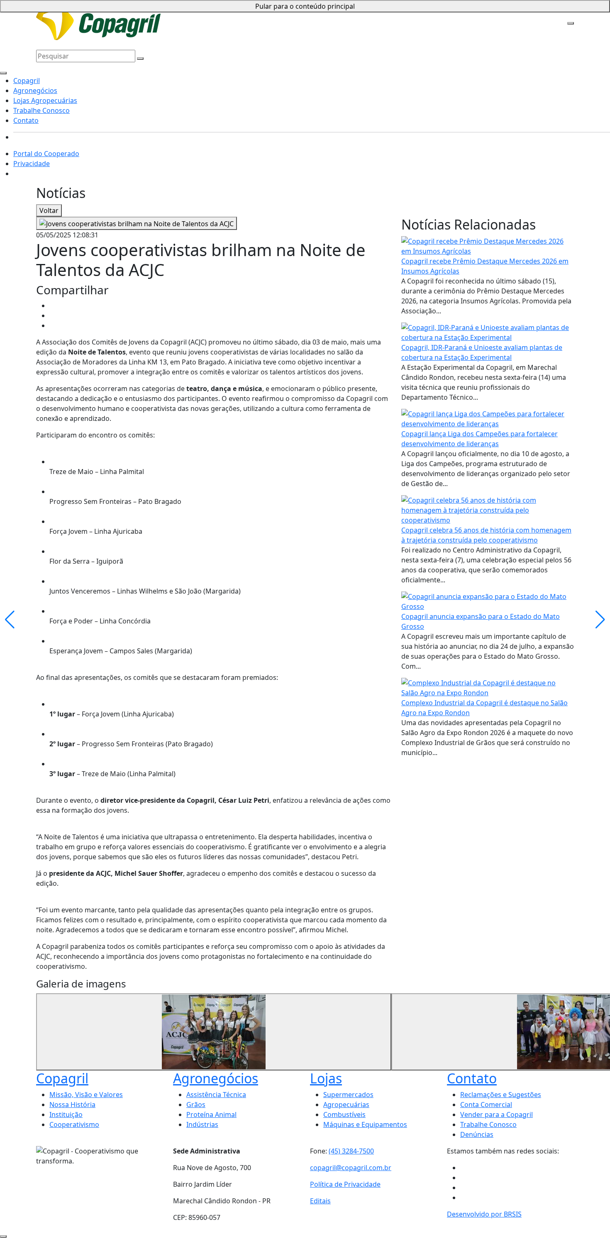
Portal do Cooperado (46, 153)
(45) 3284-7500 (351, 1151)
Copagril (157, 13)
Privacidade (31, 163)
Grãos (195, 1104)
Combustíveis (344, 1114)
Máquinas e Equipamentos (365, 1124)
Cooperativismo (74, 1124)
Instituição (66, 1114)
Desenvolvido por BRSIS (484, 1214)
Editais (320, 1200)
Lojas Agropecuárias (246, 13)
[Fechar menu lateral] (3, 73)
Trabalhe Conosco (306, 13)
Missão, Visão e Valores (86, 1094)
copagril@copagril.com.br (350, 1167)
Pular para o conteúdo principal (305, 6)
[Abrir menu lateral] (570, 23)
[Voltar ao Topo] (3, 1236)
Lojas (326, 1078)
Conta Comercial (486, 1104)
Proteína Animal (211, 1114)
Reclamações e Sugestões (500, 1094)
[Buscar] (140, 58)
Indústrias (202, 1124)
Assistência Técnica (216, 1094)
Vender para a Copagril (496, 1114)
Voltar (49, 210)
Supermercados (348, 1094)
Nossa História (72, 1104)
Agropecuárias (346, 1104)
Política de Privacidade (345, 1184)
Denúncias (476, 1134)
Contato (347, 13)
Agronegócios (192, 13)
